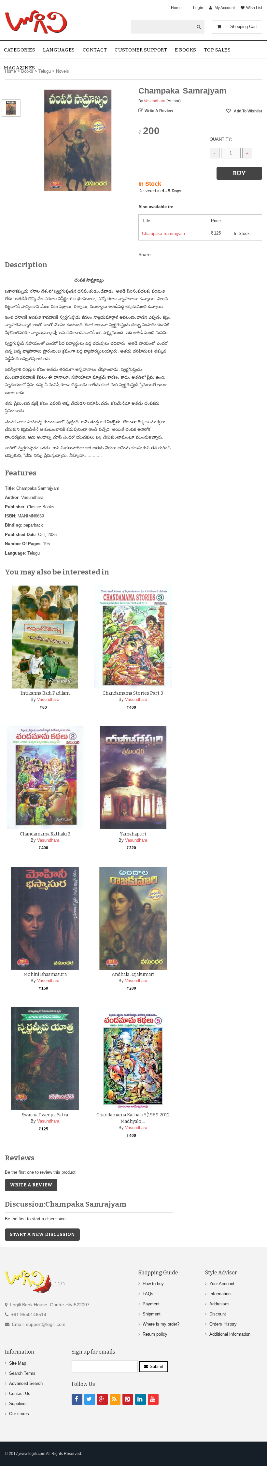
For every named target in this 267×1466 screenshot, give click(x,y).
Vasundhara (154, 101)
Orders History (223, 1324)
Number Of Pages (22, 543)
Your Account (221, 1283)
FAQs (148, 1293)
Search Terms (22, 1373)
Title (9, 488)
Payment (151, 1303)
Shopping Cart (243, 26)
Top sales (217, 50)
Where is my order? (161, 1324)
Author (12, 497)
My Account (225, 8)
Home (176, 8)
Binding (13, 525)
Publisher (14, 506)
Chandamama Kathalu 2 (45, 834)
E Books (185, 50)
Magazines (19, 68)
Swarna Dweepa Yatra (45, 1115)
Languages (59, 50)
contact (95, 50)
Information (220, 1293)
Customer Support (141, 50)
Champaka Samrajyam (163, 233)
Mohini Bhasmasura (45, 974)
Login (198, 8)
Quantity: (221, 139)
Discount (217, 1314)
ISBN (10, 516)
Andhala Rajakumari (133, 974)
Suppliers (18, 1403)
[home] (36, 22)
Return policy (155, 1334)
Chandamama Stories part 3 (133, 693)
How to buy (153, 1283)
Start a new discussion (42, 1234)
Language (15, 553)
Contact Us (19, 1393)
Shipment (152, 1314)
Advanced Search (26, 1383)
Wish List (254, 8)
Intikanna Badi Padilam (45, 693)
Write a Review (159, 111)
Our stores (19, 1413)
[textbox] (162, 26)
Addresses (219, 1303)
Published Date (20, 534)
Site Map (17, 1363)
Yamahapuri (133, 834)
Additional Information (229, 1334)
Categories (19, 50)
